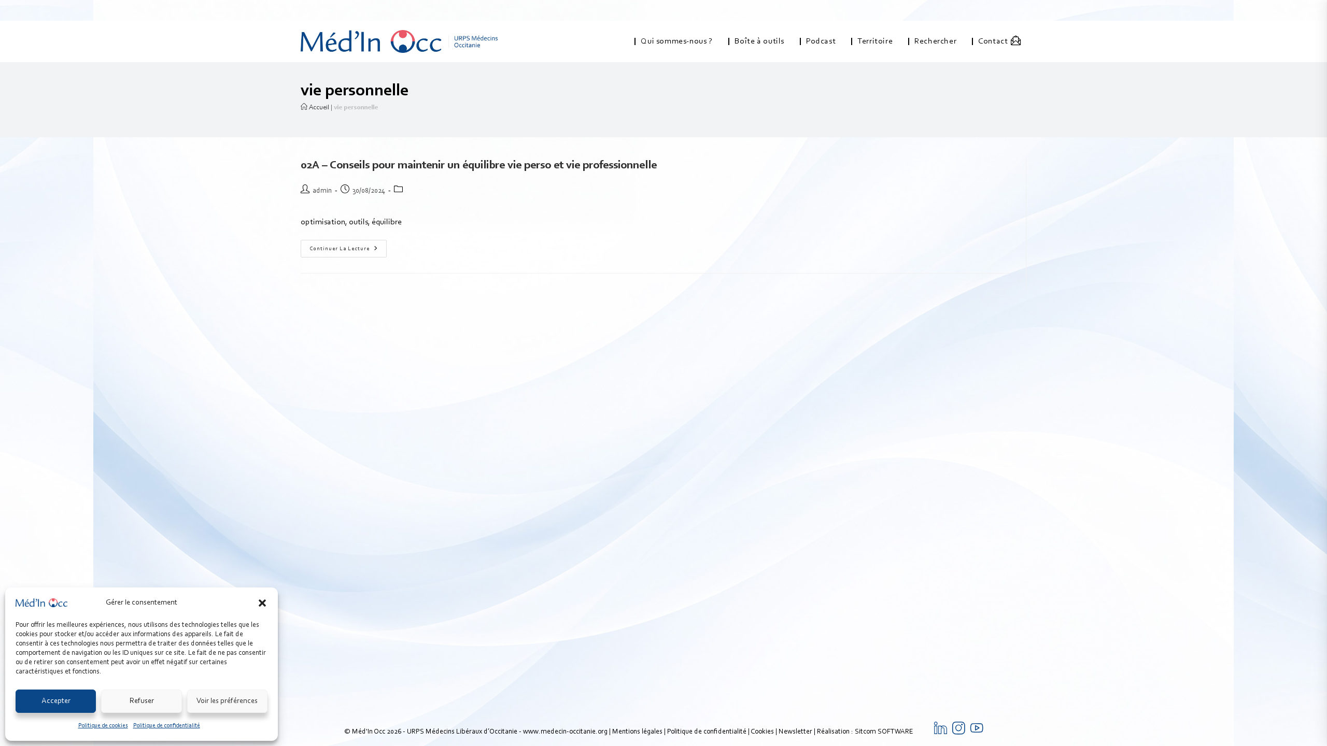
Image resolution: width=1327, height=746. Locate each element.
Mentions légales (637, 732)
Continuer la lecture (348, 246)
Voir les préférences (227, 701)
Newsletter (795, 732)
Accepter (55, 701)
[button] (262, 603)
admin (322, 191)
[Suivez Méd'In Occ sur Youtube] (976, 732)
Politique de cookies (103, 726)
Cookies (762, 732)
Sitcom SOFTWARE (884, 732)
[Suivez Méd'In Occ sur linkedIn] (940, 732)
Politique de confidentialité (166, 726)
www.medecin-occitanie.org (565, 732)
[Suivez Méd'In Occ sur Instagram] (958, 732)
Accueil (318, 107)
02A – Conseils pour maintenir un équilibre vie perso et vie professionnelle (479, 165)
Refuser (142, 701)
